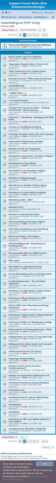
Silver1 (25, 88)
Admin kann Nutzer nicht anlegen (24, 236)
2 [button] (27, 35)
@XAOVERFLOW (16, 86)
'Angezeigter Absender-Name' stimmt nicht (28, 64)
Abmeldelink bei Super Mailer (22, 163)
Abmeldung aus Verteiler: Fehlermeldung (28, 185)
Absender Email (16, 207)
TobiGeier (26, 370)
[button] (20, 35)
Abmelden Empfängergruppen (22, 178)
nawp (25, 385)
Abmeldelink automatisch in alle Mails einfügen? (31, 156)
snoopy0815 (27, 81)
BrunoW (26, 216)
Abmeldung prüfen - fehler (21, 200)
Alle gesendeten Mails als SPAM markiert (27, 253)
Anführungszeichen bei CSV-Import (25, 351)
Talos (25, 285)
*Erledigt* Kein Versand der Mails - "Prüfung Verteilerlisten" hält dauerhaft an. (29, 109)
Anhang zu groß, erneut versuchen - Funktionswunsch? (25, 367)
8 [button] (43, 35)
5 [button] (37, 35)
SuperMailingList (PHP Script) (20, 22)
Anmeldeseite (15, 405)
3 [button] (31, 35)
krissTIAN (26, 187)
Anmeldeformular (17, 390)
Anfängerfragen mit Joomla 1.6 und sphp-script (30, 337)
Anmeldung (14, 412)
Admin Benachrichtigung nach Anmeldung (28, 229)
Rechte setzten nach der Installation (25, 57)
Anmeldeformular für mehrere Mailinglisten (29, 397)
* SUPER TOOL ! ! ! (17, 93)
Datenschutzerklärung (13, 479)
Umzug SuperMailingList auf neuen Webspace (30, 45)
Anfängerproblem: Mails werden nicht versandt (30, 344)
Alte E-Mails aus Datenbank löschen (25, 267)
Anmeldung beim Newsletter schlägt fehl (27, 429)
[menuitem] (8, 12)
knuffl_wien (27, 324)
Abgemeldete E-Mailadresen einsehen (26, 141)
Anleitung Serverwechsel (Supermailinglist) (29, 383)
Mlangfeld (26, 129)
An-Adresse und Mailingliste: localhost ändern (30, 291)
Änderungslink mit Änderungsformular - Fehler (30, 329)
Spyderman (27, 431)
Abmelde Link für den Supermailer (24, 149)
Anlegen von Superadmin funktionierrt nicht (29, 375)
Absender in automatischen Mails (24, 214)
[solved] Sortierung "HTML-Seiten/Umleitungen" (31, 79)
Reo (24, 209)
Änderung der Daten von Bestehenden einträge (30, 322)
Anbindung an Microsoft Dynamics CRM (27, 298)
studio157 (26, 202)
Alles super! (14, 260)
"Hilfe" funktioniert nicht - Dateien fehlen (27, 71)
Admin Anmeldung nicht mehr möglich (27, 222)
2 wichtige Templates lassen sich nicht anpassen (31, 134)
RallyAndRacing (28, 102)
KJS (24, 399)
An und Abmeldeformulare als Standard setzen (30, 274)
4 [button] (34, 35)
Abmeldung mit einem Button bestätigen (27, 192)
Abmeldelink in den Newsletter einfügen (27, 171)
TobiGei (25, 112)
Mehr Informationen (40, 476)
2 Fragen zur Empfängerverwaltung (25, 127)
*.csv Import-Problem (18, 100)
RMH (24, 231)
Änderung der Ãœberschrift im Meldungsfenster (31, 315)
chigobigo (26, 276)
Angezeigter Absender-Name (22, 359)
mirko (12, 26)
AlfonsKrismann (28, 262)
